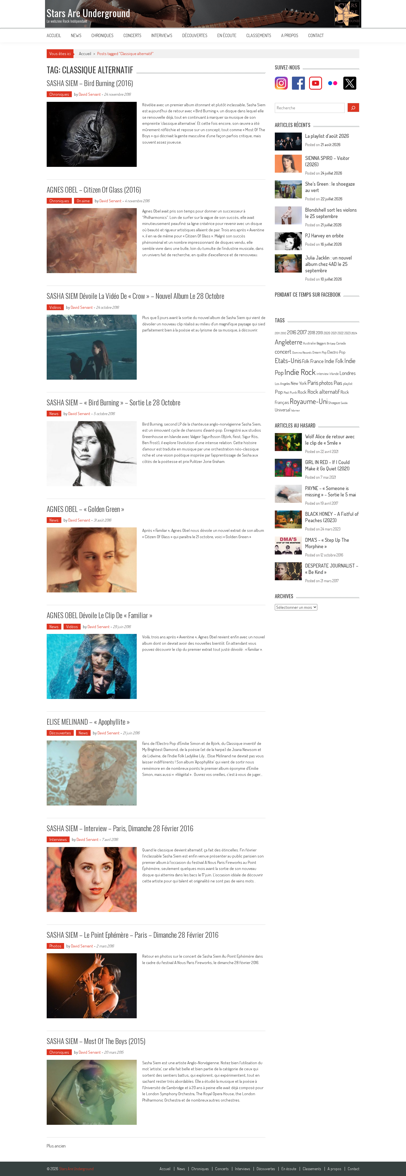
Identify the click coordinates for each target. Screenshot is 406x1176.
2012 (283, 333)
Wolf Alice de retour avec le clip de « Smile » (330, 439)
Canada (341, 343)
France (317, 361)
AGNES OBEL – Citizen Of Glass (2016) (94, 189)
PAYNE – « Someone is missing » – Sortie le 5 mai (330, 491)
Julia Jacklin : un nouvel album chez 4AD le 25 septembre (328, 264)
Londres (347, 372)
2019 (319, 332)
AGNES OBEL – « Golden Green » (85, 508)
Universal (282, 410)
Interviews (161, 35)
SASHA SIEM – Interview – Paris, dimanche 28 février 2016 (120, 828)
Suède (344, 403)
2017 (302, 332)
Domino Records (302, 352)
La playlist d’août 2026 (327, 136)
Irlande (334, 374)
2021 (334, 333)
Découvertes (194, 35)
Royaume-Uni (309, 401)
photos (326, 382)
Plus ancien (56, 1146)
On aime (83, 200)
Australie (309, 343)
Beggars (321, 343)
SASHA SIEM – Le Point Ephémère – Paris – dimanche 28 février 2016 (132, 934)
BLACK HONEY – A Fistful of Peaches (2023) (332, 517)
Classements (258, 35)
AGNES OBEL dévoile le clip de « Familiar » (99, 615)
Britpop (331, 343)
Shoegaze (334, 403)
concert (283, 351)
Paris (312, 382)
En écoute (226, 35)
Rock (302, 392)
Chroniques (102, 35)
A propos (289, 35)
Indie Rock (300, 372)
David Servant (90, 94)
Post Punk (290, 392)
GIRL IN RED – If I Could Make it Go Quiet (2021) (327, 465)
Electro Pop (336, 351)
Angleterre (288, 342)
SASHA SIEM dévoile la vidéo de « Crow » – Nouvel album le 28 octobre (135, 295)
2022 (341, 333)
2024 (354, 333)
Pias (338, 382)
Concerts (132, 35)
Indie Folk (334, 361)
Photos (55, 946)
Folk (305, 361)
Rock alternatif (323, 391)
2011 (277, 333)
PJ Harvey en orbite (324, 235)
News (76, 35)
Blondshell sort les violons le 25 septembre (331, 213)
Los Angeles (282, 383)
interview (323, 374)
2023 (347, 333)
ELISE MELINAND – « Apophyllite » (88, 721)
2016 (291, 332)
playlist (347, 383)
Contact (316, 35)
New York (299, 383)
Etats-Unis (288, 360)
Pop (279, 391)
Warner (295, 410)
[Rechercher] (353, 107)
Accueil (54, 35)
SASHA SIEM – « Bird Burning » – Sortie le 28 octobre (113, 402)
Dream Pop (319, 352)
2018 (311, 332)
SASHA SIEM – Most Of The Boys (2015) (96, 1040)
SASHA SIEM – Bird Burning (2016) (90, 82)
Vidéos (55, 307)
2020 (327, 333)
